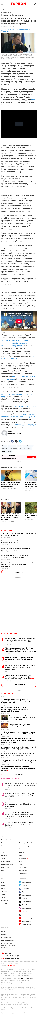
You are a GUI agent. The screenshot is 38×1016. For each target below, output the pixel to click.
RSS (23, 914)
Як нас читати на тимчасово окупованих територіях (8, 945)
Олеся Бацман (26, 905)
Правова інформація (7, 940)
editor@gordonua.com (11, 958)
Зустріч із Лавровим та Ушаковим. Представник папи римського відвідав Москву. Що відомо (22, 717)
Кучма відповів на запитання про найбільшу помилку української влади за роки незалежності (20, 667)
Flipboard (25, 911)
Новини (3, 836)
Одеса (3, 888)
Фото (20, 861)
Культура (4, 855)
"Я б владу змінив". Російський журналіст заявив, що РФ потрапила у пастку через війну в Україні (18, 761)
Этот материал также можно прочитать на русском (18, 30)
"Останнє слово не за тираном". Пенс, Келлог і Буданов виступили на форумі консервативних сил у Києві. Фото (19, 677)
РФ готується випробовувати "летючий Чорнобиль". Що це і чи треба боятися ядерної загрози (18, 768)
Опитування (23, 867)
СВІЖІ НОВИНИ (7, 694)
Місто (3, 878)
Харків (4, 445)
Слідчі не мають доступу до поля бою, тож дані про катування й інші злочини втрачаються (18, 564)
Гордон (3, 9)
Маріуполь (4, 900)
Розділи (21, 836)
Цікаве (3, 870)
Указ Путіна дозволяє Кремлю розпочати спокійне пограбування (15, 549)
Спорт (3, 852)
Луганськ (4, 903)
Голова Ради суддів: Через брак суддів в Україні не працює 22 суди (10, 484)
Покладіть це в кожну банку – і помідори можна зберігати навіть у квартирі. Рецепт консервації (20, 795)
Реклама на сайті (6, 937)
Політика (10, 9)
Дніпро (3, 897)
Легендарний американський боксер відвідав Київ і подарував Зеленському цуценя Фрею (18, 748)
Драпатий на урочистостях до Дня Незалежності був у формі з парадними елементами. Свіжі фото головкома (19, 814)
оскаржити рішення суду (25, 406)
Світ (2, 849)
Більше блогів (19, 572)
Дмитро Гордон (27, 882)
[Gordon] (18, 3)
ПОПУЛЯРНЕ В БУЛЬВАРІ (11, 779)
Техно (3, 858)
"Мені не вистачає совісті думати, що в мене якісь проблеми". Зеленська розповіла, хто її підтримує (20, 804)
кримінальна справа (25, 448)
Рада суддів (12, 445)
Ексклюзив (22, 858)
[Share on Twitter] (16, 441)
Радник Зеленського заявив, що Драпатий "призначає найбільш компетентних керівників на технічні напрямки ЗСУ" (20, 640)
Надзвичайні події (7, 864)
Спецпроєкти (23, 873)
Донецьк (4, 891)
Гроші (3, 846)
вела (33, 100)
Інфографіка (5, 867)
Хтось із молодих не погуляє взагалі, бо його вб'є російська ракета (18, 534)
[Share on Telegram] (20, 441)
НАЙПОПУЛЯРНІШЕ (9, 633)
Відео (20, 864)
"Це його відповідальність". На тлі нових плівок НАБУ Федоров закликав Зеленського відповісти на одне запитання (20, 649)
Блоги (21, 849)
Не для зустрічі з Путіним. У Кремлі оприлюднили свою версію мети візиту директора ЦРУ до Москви (15, 709)
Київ (2, 882)
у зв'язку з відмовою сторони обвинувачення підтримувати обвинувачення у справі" (14, 343)
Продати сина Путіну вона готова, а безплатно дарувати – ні (16, 541)
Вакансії (4, 931)
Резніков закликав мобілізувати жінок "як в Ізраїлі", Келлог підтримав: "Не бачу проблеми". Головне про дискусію (18, 740)
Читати (31, 457)
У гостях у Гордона (25, 846)
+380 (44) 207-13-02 (12, 956)
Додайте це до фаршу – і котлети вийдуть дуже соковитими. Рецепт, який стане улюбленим (19, 824)
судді (19, 445)
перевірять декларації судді (24, 425)
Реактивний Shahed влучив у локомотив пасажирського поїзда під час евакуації (20, 658)
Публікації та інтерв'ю (26, 843)
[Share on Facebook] (12, 441)
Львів (3, 885)
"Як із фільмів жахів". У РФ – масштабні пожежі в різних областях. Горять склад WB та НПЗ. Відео (18, 733)
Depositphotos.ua (26, 978)
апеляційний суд (28, 445)
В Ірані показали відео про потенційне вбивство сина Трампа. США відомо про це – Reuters (18, 754)
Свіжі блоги (7, 530)
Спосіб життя (5, 861)
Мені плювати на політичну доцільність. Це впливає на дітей (14, 556)
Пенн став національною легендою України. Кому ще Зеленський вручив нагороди (10, 516)
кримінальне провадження (9, 448)
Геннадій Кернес (7, 451)
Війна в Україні (6, 840)
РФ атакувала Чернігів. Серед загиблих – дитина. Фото (19, 725)
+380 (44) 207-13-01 (11, 953)
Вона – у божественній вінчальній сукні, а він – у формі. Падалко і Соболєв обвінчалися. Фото (21, 785)
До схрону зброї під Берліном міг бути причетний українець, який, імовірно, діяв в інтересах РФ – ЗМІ (17, 701)
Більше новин (19, 774)
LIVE (20, 855)
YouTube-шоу (23, 870)
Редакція (4, 934)
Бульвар (5, 499)
